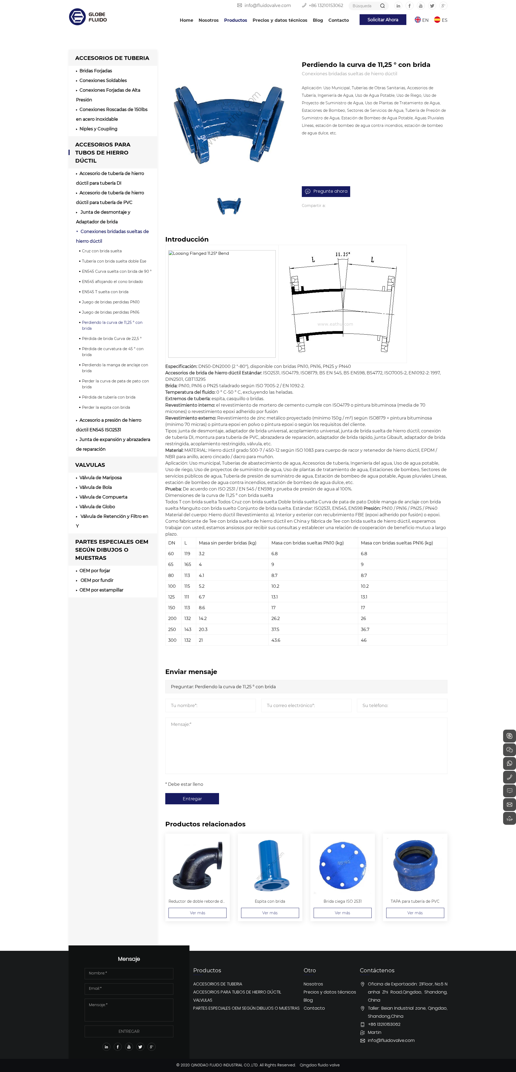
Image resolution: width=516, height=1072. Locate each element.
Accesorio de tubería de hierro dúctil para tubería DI (110, 178)
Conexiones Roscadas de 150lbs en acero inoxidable (112, 114)
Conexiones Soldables (103, 80)
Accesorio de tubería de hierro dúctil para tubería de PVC (110, 197)
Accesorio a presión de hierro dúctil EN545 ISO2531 (108, 424)
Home (186, 20)
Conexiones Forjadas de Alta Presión (108, 94)
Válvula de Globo (97, 506)
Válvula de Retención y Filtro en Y (112, 521)
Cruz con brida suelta (102, 250)
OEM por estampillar (101, 590)
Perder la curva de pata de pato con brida (115, 383)
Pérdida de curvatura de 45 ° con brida (113, 351)
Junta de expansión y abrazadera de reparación (113, 444)
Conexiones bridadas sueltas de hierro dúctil (112, 236)
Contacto (338, 20)
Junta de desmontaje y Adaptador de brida (103, 216)
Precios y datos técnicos (280, 20)
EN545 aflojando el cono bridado (112, 281)
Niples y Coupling (98, 128)
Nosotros (209, 20)
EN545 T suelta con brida (105, 291)
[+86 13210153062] (509, 777)
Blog (318, 20)
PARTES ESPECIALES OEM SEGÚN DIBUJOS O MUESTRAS (111, 549)
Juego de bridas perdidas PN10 (110, 301)
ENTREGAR (129, 1031)
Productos (235, 20)
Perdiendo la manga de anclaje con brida (115, 367)
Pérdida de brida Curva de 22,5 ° (112, 338)
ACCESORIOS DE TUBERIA (112, 57)
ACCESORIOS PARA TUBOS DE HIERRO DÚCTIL (102, 152)
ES (444, 20)
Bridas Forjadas (96, 70)
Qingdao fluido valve (320, 1065)
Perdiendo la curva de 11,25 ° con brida (112, 325)
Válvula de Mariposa (101, 477)
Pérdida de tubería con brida (108, 397)
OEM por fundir (96, 580)
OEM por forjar (95, 570)
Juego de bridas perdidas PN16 (110, 312)
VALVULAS (90, 464)
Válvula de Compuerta (103, 497)
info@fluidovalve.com (268, 5)
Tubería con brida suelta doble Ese (114, 261)
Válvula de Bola (96, 487)
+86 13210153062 (326, 5)
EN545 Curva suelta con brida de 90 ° (117, 271)
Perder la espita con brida (106, 407)
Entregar (192, 798)
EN (425, 20)
